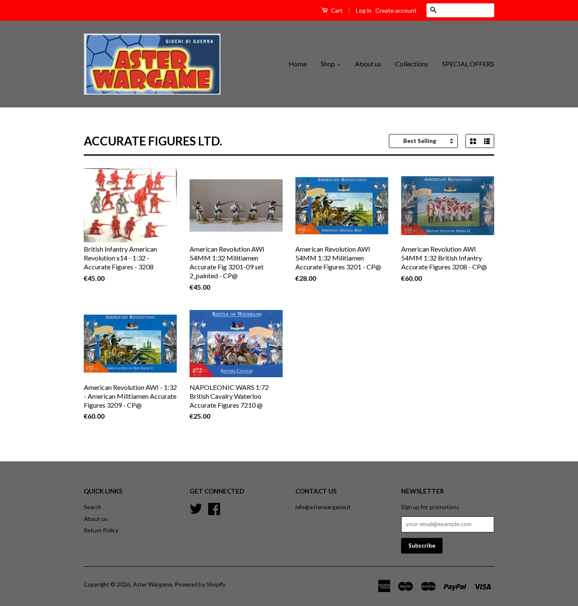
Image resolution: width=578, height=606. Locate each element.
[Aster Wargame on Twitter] (196, 507)
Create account (396, 10)
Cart (336, 10)
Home (298, 64)
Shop (328, 64)
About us (368, 64)
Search (92, 507)
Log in (364, 10)
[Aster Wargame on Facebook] (214, 507)
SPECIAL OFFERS (468, 64)
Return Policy (101, 530)
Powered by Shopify (200, 584)
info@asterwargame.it (323, 507)
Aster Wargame (152, 584)
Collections (411, 64)
